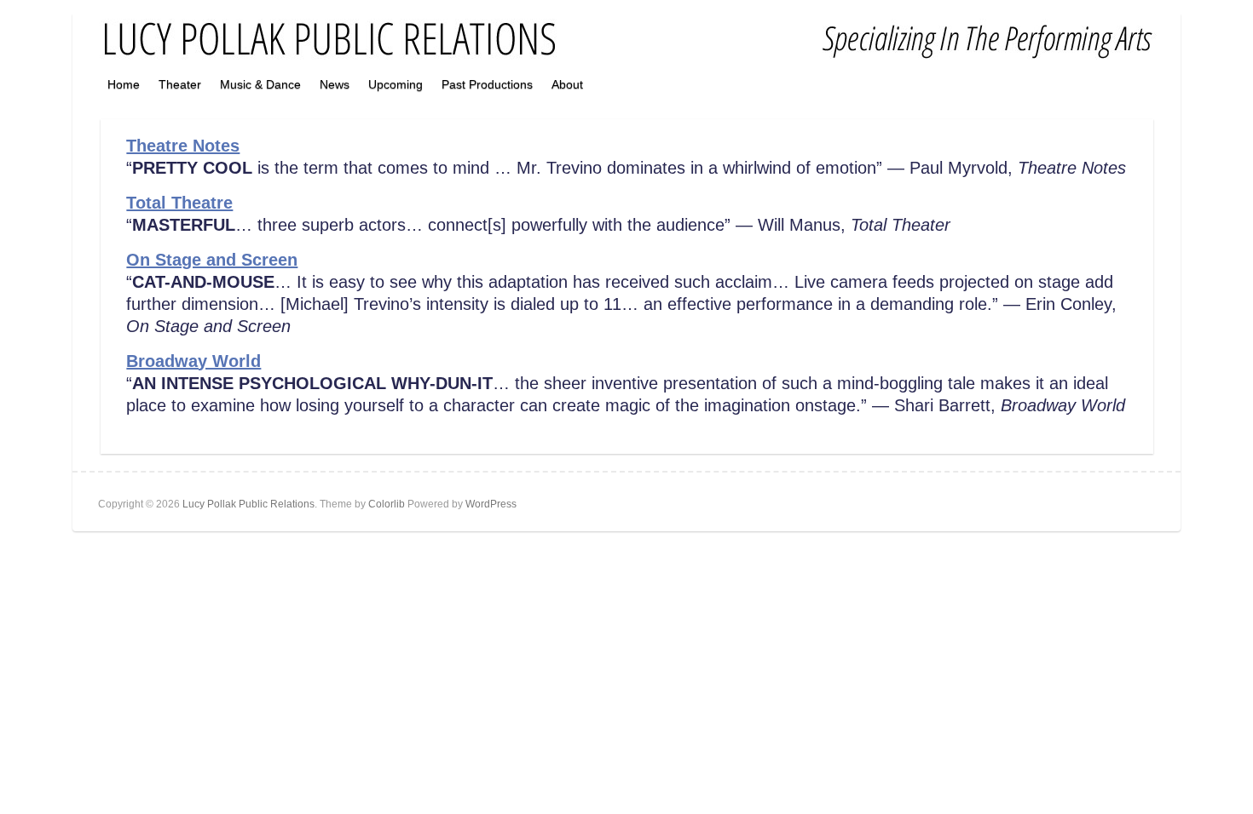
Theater (180, 84)
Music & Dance (260, 84)
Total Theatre (179, 202)
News (334, 84)
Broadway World (193, 361)
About (567, 84)
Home (123, 84)
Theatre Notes (183, 145)
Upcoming (395, 84)
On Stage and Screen (211, 259)
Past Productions (487, 84)
